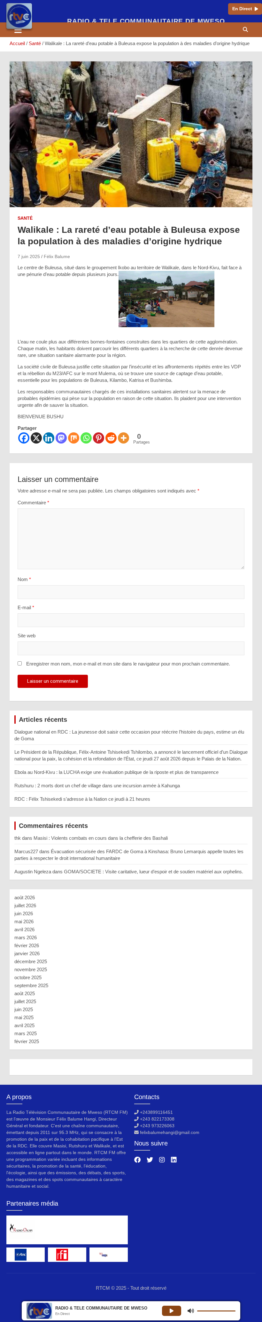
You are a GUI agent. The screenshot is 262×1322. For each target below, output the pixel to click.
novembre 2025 (30, 969)
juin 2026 (23, 913)
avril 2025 (24, 1025)
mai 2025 (24, 1017)
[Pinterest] (98, 438)
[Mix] (73, 438)
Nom (24, 579)
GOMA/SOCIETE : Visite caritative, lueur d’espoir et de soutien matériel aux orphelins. (153, 871)
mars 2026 (25, 937)
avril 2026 (24, 929)
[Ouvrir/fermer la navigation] (18, 29)
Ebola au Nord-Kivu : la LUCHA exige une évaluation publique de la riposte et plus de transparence (116, 772)
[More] (123, 438)
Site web (26, 635)
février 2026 (26, 945)
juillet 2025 (25, 1001)
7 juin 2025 (29, 256)
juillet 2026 (25, 905)
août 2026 (24, 897)
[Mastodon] (61, 438)
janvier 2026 (27, 953)
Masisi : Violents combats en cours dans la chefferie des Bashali (101, 838)
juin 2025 (23, 1009)
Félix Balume (57, 256)
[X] (36, 438)
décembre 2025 (30, 961)
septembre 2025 (31, 985)
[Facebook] (23, 438)
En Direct (242, 8)
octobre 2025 (28, 977)
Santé (25, 218)
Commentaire (33, 502)
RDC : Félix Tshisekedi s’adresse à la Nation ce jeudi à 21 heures (82, 799)
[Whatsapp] (86, 438)
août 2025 (24, 993)
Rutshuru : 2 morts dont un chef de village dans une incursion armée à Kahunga (97, 785)
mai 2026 (24, 921)
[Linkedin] (48, 438)
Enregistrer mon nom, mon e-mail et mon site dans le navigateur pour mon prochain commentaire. (128, 663)
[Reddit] (111, 438)
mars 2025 (25, 1033)
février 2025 (26, 1041)
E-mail (26, 607)
